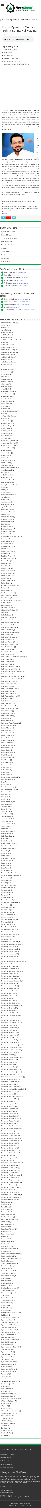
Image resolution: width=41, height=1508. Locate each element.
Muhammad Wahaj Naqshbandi (10, 1175)
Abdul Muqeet (5, 337)
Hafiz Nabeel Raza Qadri (8, 684)
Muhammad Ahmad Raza (9, 951)
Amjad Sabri (5, 455)
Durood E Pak (5, 261)
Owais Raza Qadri (6, 1214)
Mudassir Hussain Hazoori (9, 934)
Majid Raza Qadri (6, 880)
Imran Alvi (4, 782)
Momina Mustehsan (7, 924)
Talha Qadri (4, 1376)
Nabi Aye (4, 248)
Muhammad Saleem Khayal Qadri (11, 1128)
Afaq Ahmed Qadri (6, 379)
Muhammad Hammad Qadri (9, 1032)
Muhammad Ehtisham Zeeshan (10, 1005)
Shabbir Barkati (6, 1283)
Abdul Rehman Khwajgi (8, 350)
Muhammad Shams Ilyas (9, 1145)
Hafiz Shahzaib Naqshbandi (9, 701)
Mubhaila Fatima (6, 932)
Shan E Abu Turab (6, 241)
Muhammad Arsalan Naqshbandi (11, 981)
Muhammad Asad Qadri (8, 991)
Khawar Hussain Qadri (8, 848)
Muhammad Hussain (7, 1054)
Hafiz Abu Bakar (6, 620)
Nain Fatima (5, 1204)
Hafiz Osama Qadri (7, 691)
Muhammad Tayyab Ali (8, 1158)
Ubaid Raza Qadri (6, 1384)
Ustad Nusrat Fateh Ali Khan (10, 1398)
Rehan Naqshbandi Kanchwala (10, 1253)
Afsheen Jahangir (6, 381)
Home (2, 19)
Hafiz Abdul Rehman (7, 617)
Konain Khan (5, 865)
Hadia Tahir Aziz (6, 615)
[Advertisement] (20, 88)
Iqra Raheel (4, 792)
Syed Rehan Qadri (6, 1357)
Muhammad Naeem (7, 1101)
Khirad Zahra (5, 853)
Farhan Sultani (5, 583)
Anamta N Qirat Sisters (8, 460)
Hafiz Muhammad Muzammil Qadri (11, 679)
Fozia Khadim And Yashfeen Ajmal (11, 600)
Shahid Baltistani (6, 1290)
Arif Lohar (4, 472)
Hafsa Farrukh (5, 718)
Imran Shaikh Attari (7, 787)
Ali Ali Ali (12, 307)
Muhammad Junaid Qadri (9, 1074)
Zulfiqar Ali (4, 1435)
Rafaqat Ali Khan (6, 1226)
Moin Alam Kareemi (7, 914)
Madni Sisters (5, 870)
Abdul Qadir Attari (6, 345)
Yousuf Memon (5, 1418)
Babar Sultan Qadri (7, 517)
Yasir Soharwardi (6, 1416)
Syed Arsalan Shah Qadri (9, 1339)
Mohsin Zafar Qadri (7, 912)
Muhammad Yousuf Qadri (9, 1192)
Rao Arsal (4, 1244)
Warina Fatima (5, 1408)
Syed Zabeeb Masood (8, 1362)
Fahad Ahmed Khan (7, 546)
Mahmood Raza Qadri (8, 873)
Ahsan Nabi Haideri (7, 401)
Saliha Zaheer (5, 1268)
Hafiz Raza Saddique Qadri (9, 696)
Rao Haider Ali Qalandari (8, 1249)
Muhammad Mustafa (7, 1094)
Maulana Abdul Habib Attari (9, 902)
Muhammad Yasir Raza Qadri (10, 1187)
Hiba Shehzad (5, 760)
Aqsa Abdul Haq (6, 465)
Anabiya (3, 458)
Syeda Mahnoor (6, 1366)
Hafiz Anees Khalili (7, 630)
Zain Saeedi (5, 1428)
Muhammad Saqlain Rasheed (10, 1133)
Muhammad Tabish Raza (8, 1155)
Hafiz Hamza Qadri (7, 659)
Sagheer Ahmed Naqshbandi (10, 1258)
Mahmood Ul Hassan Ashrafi (10, 875)
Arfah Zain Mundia (6, 470)
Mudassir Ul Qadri (6, 939)
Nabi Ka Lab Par (6, 255)
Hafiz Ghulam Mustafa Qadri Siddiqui (12, 657)
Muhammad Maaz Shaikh (9, 1084)
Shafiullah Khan (6, 1285)
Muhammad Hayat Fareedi (9, 1052)
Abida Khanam (5, 364)
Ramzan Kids (5, 1239)
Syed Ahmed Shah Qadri (8, 1330)
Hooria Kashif (5, 765)
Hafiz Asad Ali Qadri (7, 634)
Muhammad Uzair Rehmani (9, 1172)
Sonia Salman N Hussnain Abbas (11, 1312)
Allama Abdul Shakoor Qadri (9, 440)
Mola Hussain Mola (16, 272)
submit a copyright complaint (15, 211)
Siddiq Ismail (5, 1307)
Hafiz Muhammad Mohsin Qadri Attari (12, 676)
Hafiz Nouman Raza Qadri (9, 688)
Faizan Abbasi (5, 561)
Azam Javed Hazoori (7, 512)
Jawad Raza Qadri (6, 819)
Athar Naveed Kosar (7, 494)
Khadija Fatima (5, 841)
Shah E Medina (13, 280)
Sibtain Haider (5, 1305)
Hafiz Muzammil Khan (8, 681)
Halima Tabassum (6, 728)
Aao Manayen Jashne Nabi (16, 278)
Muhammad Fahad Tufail (8, 1013)
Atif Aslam (4, 497)
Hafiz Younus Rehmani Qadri (10, 708)
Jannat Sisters (5, 811)
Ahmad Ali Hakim (6, 386)
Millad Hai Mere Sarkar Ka (9, 245)
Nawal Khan (5, 1207)
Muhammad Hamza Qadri (9, 1035)
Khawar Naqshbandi (7, 851)
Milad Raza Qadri (6, 907)
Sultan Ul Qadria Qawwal (8, 1317)
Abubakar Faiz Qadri (7, 369)
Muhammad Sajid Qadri (8, 1126)
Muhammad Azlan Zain (8, 996)
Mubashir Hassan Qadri (8, 929)
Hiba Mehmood (5, 755)
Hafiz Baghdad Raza (7, 647)
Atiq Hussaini (5, 499)
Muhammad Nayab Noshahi (9, 1109)
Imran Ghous (5, 784)
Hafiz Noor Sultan (6, 686)
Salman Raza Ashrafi (7, 1271)
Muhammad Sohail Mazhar (9, 1150)
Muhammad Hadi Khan (8, 1030)
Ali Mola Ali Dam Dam (15, 286)
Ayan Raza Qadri (6, 504)
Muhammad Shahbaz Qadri (9, 1138)
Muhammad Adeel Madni (8, 946)
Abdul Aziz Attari (6, 335)
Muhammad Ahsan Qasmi (9, 959)
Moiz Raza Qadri (6, 922)
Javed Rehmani (6, 814)
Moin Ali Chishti (6, 917)
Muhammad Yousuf (7, 1190)
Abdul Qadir (4, 342)
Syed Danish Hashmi (7, 1342)
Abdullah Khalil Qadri (7, 357)
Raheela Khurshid (6, 1234)
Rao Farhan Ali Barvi (7, 1246)
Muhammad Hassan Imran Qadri (11, 1047)
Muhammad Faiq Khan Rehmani (11, 1015)
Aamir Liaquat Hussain (12, 19)
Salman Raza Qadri (7, 1273)
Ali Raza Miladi (5, 428)
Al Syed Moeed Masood (8, 411)
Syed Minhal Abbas (7, 1349)
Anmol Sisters (5, 463)
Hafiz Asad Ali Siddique (8, 637)
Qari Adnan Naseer (7, 1217)
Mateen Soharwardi (7, 900)
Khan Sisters (5, 846)
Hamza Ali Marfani (6, 733)
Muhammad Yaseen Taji (8, 1185)
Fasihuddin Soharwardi (8, 585)
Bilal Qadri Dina (6, 526)
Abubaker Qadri (6, 372)
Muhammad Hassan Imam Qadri (11, 1045)
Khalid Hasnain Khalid (8, 843)
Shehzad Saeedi (6, 1298)
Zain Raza (4, 1425)
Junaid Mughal (5, 826)
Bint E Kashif (5, 534)
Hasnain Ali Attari (6, 740)
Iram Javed (4, 799)
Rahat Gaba (5, 1231)
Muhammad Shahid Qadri (9, 1143)
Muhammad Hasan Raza (8, 1037)
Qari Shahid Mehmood (8, 1219)
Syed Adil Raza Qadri (7, 1327)
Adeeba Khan (5, 374)
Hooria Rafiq (5, 767)
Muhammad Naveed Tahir (9, 1106)
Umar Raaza (5, 1386)
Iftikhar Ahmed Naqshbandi (9, 777)
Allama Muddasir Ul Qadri (9, 445)
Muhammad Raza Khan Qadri (10, 1118)
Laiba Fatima (5, 868)
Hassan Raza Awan (7, 752)
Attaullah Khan (5, 502)
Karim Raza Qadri (6, 836)
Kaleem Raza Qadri (7, 831)
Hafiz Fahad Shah (6, 654)
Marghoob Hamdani (7, 887)
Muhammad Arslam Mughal (9, 988)
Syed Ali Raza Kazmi (7, 1335)
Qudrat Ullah (5, 1222)
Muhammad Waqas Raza (9, 1180)
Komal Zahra (5, 863)
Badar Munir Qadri (6, 519)
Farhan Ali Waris (6, 576)
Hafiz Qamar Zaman (7, 693)
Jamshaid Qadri (6, 806)
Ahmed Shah (5, 399)
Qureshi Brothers (6, 1224)
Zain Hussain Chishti (7, 1423)
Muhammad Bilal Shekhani (9, 1003)
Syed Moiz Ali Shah (7, 1354)
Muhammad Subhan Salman (10, 1153)
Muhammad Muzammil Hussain (10, 1096)
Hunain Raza (5, 772)
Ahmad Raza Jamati (7, 391)
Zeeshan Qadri (5, 1430)
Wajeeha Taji (5, 1403)
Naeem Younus (6, 1202)
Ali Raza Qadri (5, 431)
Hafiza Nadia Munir (7, 716)
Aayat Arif (4, 327)
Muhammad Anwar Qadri (8, 973)
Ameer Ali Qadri (6, 453)
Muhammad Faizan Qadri (9, 1020)
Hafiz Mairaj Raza (6, 664)
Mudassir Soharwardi (7, 937)
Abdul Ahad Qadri (6, 332)
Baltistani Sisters (6, 521)
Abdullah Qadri (5, 359)
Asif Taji (3, 490)
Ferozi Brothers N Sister (8, 595)
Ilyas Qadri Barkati (7, 779)
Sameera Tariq (5, 1278)
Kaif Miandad (5, 829)
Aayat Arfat (4, 325)
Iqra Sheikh (4, 794)
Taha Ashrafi (5, 1374)
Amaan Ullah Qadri (7, 448)
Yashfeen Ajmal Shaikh (8, 1413)
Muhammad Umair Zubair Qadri (10, 1163)
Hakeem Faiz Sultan (7, 725)
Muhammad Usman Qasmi (9, 1170)
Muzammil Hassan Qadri (8, 1199)
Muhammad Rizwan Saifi (8, 1123)
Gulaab (3, 612)
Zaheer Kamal (5, 1420)
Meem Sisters (5, 905)
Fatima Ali (4, 588)
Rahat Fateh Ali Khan (7, 1229)
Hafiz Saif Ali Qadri (7, 698)
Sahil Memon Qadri (7, 1266)
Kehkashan (4, 838)
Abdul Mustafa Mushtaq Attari (10, 340)
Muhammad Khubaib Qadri (9, 1082)
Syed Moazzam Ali (7, 1352)
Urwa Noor (4, 1391)
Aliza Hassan (5, 435)
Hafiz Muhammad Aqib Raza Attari (11, 671)
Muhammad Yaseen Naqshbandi (11, 1182)
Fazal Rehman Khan (7, 593)
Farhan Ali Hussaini (7, 571)
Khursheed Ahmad (6, 858)
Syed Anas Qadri (6, 1337)
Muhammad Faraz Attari (8, 1025)
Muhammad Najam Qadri (8, 1104)
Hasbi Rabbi (11, 275)
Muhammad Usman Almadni (9, 1165)
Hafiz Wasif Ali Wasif (7, 706)
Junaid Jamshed (6, 824)
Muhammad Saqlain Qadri (9, 1131)
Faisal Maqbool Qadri (7, 558)
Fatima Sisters (5, 590)
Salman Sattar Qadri (7, 1276)
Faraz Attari (4, 566)
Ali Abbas (4, 413)
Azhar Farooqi (5, 514)
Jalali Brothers (5, 804)
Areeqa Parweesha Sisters (9, 467)
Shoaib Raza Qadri (7, 1300)
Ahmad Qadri (5, 389)
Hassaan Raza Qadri (7, 745)
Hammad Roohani (6, 730)
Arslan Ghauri (5, 477)
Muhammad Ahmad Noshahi (9, 949)
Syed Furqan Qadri (7, 1344)
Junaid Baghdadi (6, 821)
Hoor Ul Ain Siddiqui (7, 762)
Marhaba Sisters (6, 892)
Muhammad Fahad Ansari (9, 1010)
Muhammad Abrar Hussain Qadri (11, 944)
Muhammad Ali (5, 964)
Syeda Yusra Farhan (7, 1371)
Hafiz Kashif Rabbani (7, 661)
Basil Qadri (4, 524)
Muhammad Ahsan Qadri (8, 956)
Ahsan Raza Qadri (6, 404)
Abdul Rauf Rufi (6, 347)
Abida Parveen (5, 367)
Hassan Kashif (5, 750)
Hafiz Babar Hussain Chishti (9, 644)
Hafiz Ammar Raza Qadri (8, 627)
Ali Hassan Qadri (6, 423)
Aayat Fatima (5, 330)
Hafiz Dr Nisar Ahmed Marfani (10, 652)
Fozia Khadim (5, 598)
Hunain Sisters (5, 774)
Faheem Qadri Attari (7, 551)
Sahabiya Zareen (6, 1261)
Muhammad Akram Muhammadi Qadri (12, 961)
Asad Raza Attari (6, 482)
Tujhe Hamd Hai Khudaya (9, 238)
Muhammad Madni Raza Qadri (10, 1086)
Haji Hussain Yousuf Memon (10, 723)
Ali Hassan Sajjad (6, 426)
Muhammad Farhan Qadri (9, 1027)
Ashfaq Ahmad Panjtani (8, 485)
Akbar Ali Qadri (5, 408)
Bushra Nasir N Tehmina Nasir (10, 536)
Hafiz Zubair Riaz (6, 711)
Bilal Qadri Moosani (7, 529)
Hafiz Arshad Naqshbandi (9, 632)
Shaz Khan (4, 1295)
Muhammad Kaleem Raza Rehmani (12, 1077)
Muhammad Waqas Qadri (9, 1177)
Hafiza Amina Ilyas (7, 713)
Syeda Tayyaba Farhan (8, 1369)
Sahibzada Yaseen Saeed (9, 1263)
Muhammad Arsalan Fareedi (9, 978)
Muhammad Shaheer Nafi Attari (10, 1140)
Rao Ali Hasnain (6, 1241)
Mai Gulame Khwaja (17, 302)
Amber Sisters (5, 450)
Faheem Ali (4, 548)
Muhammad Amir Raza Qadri (10, 966)
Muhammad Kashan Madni (9, 1079)
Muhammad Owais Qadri (8, 1113)
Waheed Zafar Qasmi (7, 1401)
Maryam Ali (4, 895)
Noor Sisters (5, 1209)
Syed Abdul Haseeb (7, 1320)
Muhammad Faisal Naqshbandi (10, 1018)
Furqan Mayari (5, 603)
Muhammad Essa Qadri (8, 1008)
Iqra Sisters (4, 797)
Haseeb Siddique (6, 735)
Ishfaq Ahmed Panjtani (8, 801)
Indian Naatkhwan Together (9, 789)
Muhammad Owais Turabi (9, 1116)
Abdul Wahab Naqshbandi (9, 352)
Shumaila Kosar (6, 1303)
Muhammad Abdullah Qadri (9, 941)
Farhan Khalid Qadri (7, 580)
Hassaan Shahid (6, 747)
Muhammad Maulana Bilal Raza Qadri (12, 1089)
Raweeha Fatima (6, 1251)
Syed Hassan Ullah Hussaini (10, 1347)
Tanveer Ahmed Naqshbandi (9, 1381)
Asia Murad (4, 487)
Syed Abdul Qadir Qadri (8, 1322)
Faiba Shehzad (5, 553)
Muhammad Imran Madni (8, 1064)
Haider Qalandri (6, 720)
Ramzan (3, 1236)
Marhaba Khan (5, 890)
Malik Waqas (5, 883)
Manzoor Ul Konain (7, 885)
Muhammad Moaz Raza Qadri (10, 1091)
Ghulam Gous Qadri (7, 607)
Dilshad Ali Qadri (6, 544)
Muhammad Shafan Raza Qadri (10, 1136)
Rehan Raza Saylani (7, 1256)
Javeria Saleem (6, 816)
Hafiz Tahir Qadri (6, 703)
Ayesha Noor (5, 507)
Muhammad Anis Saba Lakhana (11, 971)
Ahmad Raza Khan (7, 394)
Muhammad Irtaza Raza (8, 1067)
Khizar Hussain (6, 856)
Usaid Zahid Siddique (7, 1393)
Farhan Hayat (5, 578)
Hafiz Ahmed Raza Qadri (8, 622)
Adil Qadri (4, 377)
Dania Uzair (4, 539)
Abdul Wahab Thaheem (8, 354)
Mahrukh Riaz (5, 878)
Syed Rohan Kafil (6, 1359)
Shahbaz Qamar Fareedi (8, 1288)
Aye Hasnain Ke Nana (8, 232)
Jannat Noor (5, 809)
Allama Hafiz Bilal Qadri (8, 443)
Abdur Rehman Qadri (7, 362)
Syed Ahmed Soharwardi (8, 1332)
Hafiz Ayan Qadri (6, 639)
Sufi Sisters (4, 1315)
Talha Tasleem (5, 1379)
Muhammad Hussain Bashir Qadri (11, 1057)
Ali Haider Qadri (6, 421)
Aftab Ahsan (5, 384)
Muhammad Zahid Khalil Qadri (10, 1195)
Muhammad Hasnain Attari (9, 1042)
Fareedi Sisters (6, 568)
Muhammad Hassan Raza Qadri (11, 1050)
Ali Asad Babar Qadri (7, 416)
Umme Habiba (5, 1389)
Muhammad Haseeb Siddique (10, 1040)
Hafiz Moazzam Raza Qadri (9, 666)
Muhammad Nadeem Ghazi (9, 1099)
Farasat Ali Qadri (6, 563)
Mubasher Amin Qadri (7, 927)
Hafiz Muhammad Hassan (9, 674)
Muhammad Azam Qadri (8, 993)
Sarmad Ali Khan (6, 1280)
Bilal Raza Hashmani (7, 531)
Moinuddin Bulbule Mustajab (9, 919)
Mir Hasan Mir (5, 910)
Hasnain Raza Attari (7, 743)
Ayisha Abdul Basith (7, 509)
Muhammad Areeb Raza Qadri (10, 976)
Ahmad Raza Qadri (7, 396)
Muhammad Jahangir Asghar (10, 1069)
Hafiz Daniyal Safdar (7, 649)
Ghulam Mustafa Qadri (8, 610)
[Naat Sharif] (20, 7)
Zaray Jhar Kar (5, 251)
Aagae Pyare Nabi (16, 304)
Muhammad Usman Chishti (9, 1167)
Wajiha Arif (4, 1406)
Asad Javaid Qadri (7, 480)
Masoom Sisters (6, 897)
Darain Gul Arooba (6, 541)
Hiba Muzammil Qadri (7, 757)
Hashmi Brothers (6, 738)
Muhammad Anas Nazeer (9, 969)
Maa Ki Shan (5, 258)
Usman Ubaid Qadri (7, 1396)
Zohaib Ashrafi (5, 1433)
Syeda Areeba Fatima (7, 1364)
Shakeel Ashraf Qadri (7, 1293)
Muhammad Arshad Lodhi (9, 986)
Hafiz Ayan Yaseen (7, 642)
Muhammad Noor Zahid (8, 1111)
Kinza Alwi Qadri (6, 860)
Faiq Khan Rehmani (7, 556)
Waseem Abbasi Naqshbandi (10, 1411)
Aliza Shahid (5, 438)
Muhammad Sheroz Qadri (9, 1148)
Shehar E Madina (6, 235)
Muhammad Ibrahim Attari (9, 1059)
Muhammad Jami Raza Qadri (10, 1072)
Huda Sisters (5, 770)
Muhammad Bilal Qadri (8, 1000)
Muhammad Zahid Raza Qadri (10, 1197)
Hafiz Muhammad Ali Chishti (10, 669)
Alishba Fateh (5, 433)
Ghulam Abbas (5, 605)
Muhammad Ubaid (6, 1160)
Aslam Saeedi (5, 492)
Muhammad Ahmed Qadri (9, 954)
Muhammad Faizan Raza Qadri (10, 1023)
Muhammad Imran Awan (8, 1062)
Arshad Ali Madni (6, 475)
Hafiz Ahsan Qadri (6, 625)
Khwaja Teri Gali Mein (17, 299)
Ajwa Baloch (5, 406)
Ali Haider (4, 418)
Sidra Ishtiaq (5, 1310)
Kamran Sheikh (6, 833)
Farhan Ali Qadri (6, 573)
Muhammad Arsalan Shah (9, 983)
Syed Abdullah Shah (7, 1325)
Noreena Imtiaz (6, 1212)
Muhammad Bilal (6, 998)
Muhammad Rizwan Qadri (9, 1121)
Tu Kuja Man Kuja (16, 283)
